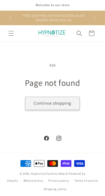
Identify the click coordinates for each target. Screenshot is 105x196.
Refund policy (33, 181)
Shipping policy (55, 189)
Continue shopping (52, 103)
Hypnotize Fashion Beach (49, 174)
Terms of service (86, 181)
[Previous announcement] (10, 18)
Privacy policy (58, 181)
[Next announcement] (94, 18)
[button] (11, 33)
